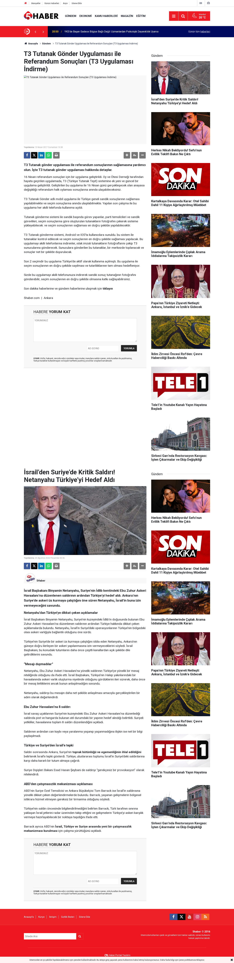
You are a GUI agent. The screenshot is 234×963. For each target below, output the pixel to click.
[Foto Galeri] (208, 3)
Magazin (127, 15)
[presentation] (35, 32)
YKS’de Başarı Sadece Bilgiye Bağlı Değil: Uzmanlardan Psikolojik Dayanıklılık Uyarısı (111, 31)
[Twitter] (34, 155)
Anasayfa (33, 43)
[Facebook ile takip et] (173, 917)
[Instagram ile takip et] (197, 917)
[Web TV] (200, 3)
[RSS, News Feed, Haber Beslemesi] (205, 917)
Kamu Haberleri (106, 15)
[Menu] (174, 16)
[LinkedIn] (41, 155)
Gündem (70, 15)
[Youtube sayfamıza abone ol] (189, 917)
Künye (41, 917)
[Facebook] (27, 155)
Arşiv (65, 3)
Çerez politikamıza (187, 960)
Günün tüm (199, 31)
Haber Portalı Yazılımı (119, 955)
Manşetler (35, 3)
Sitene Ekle (77, 3)
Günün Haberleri (51, 3)
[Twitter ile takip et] (181, 917)
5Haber (41, 580)
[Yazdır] (56, 155)
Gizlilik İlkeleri (67, 917)
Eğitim (140, 15)
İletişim (53, 917)
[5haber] (41, 15)
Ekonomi (85, 15)
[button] (127, 155)
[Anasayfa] (25, 3)
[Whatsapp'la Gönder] (48, 155)
